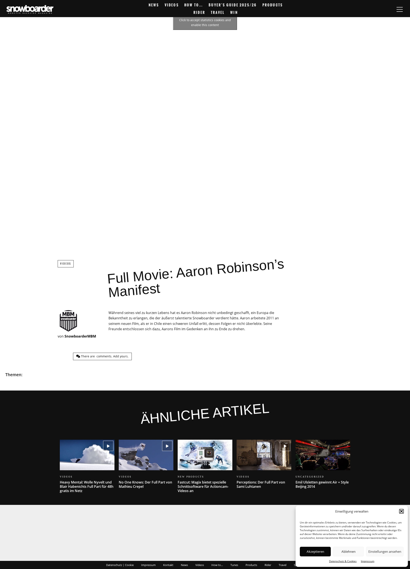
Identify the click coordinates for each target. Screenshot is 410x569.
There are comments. (104, 356)
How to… (193, 4)
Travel (218, 12)
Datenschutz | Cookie (120, 565)
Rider (199, 12)
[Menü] (399, 9)
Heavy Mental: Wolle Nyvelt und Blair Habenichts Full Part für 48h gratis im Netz (87, 469)
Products (272, 4)
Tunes (234, 565)
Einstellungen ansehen (384, 551)
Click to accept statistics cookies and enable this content (205, 22)
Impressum (367, 561)
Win (234, 12)
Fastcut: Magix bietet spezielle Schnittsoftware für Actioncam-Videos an (205, 469)
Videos (172, 4)
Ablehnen (348, 551)
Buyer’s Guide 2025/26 (233, 4)
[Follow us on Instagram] (391, 3)
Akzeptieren (315, 551)
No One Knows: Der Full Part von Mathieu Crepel (146, 467)
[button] (401, 511)
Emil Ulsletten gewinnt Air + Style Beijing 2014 (323, 467)
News (154, 4)
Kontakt (168, 565)
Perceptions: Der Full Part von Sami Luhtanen (264, 467)
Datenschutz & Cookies (343, 561)
